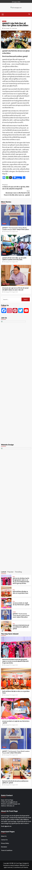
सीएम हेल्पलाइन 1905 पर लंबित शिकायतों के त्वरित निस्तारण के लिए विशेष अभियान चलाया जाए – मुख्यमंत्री (17, 193)
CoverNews (16, 867)
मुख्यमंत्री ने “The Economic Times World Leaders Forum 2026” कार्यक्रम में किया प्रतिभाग (21, 615)
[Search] (29, 14)
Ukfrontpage (6, 28)
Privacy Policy (5, 843)
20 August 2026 (14, 292)
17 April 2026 (14, 28)
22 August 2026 (14, 231)
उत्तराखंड (4, 21)
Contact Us (4, 839)
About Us (3, 836)
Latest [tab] (3, 572)
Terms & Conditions (6, 850)
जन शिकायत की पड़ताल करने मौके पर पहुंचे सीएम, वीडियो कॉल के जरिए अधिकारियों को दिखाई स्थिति (15, 187)
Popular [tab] (10, 572)
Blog (4, 284)
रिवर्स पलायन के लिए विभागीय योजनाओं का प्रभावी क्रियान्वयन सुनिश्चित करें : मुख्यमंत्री (21, 627)
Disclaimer (4, 847)
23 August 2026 (14, 665)
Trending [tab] (18, 572)
